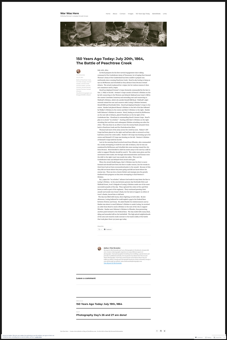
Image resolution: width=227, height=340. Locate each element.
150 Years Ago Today (143, 14)
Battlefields (156, 14)
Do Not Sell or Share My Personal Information (110, 331)
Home (108, 14)
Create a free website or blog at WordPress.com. (83, 331)
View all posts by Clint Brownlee (113, 263)
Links (165, 14)
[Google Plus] (157, 331)
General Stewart (86, 87)
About (115, 14)
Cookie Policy (38, 337)
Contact (122, 14)
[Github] (160, 331)
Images (130, 14)
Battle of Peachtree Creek (83, 80)
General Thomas (81, 89)
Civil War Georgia (81, 81)
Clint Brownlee (80, 75)
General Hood (85, 83)
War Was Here (69, 13)
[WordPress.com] (164, 331)
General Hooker (80, 85)
